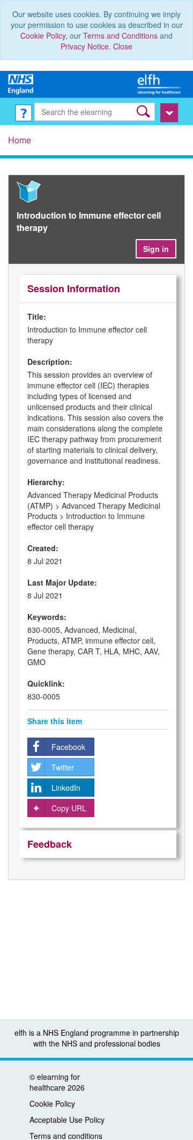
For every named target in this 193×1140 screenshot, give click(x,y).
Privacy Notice (85, 46)
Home (19, 140)
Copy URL (68, 808)
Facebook (68, 746)
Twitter (62, 767)
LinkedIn (65, 787)
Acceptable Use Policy (67, 1119)
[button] (144, 111)
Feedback (49, 844)
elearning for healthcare (54, 1082)
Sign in (156, 248)
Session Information (73, 288)
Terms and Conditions (120, 35)
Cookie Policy (42, 35)
